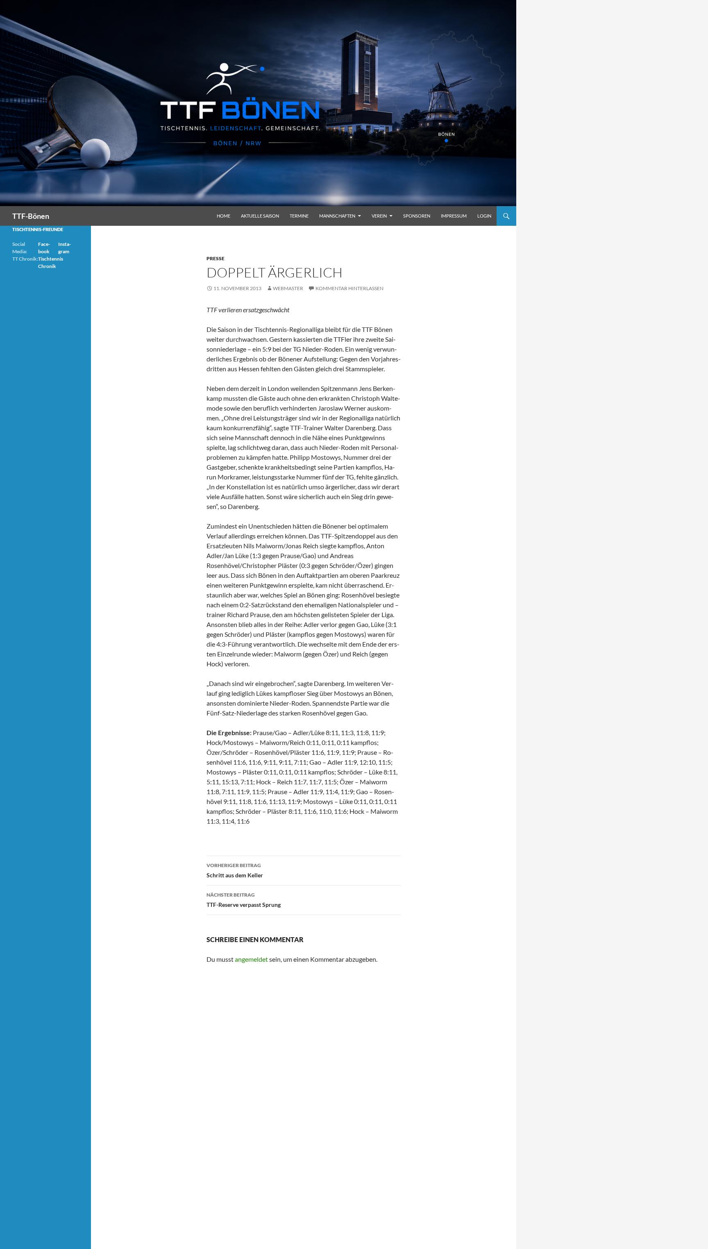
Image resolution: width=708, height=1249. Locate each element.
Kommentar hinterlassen (349, 288)
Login (484, 215)
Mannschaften (337, 215)
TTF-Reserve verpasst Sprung (243, 900)
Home (223, 215)
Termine (299, 215)
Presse (215, 258)
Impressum (454, 215)
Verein (379, 215)
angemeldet (251, 959)
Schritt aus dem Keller (234, 870)
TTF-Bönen (30, 215)
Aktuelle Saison (260, 215)
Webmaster (288, 288)
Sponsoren (416, 215)
